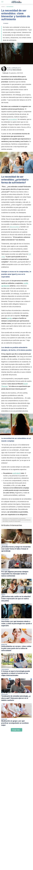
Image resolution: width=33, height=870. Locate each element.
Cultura (3, 6)
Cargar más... (16, 730)
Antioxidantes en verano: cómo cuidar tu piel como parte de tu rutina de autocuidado (16, 648)
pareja (9, 318)
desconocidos (14, 227)
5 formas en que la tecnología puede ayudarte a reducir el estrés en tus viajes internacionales (15, 673)
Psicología (4, 545)
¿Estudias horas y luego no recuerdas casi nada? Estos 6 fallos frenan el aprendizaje (16, 549)
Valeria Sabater (17, 69)
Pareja (3, 594)
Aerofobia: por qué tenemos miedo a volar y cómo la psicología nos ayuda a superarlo (16, 623)
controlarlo (16, 473)
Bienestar (4, 644)
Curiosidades (9, 6)
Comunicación (5, 569)
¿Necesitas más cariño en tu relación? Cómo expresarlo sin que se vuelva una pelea (16, 599)
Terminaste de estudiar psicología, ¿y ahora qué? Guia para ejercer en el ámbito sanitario (16, 698)
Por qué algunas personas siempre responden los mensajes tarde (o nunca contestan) (14, 574)
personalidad (12, 119)
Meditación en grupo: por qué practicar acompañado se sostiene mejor (15, 723)
